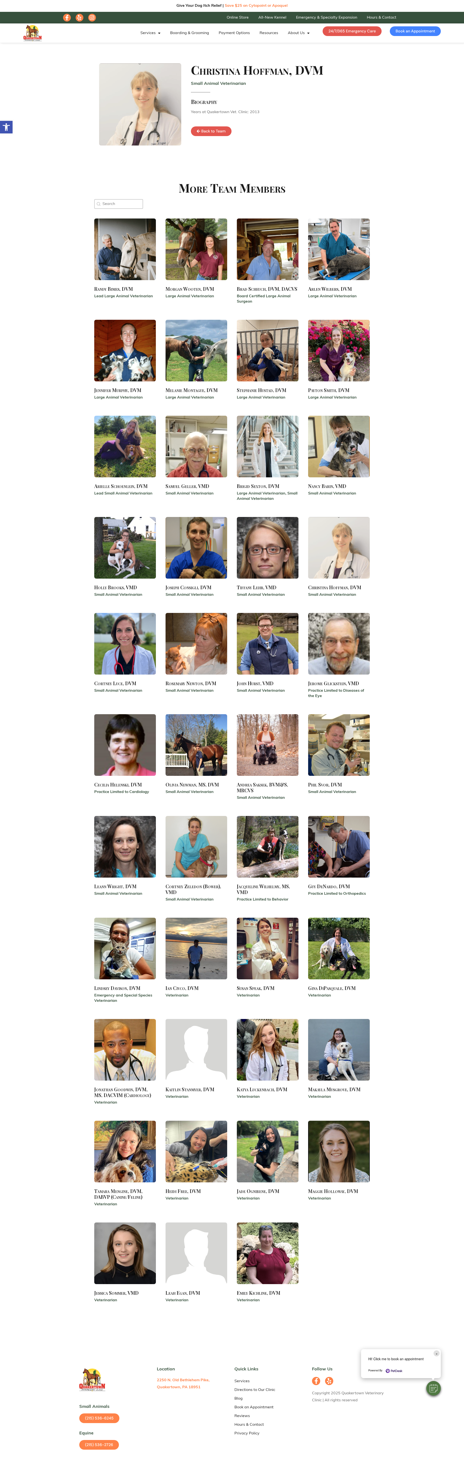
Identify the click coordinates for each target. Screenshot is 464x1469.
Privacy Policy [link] (247, 1433)
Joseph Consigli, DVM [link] (188, 587)
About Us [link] (296, 33)
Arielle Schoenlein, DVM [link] (121, 486)
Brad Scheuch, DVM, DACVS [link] (267, 288)
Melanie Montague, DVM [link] (192, 390)
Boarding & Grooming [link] (189, 33)
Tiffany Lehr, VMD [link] (256, 587)
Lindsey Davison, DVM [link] (117, 988)
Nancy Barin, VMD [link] (327, 486)
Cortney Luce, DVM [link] (115, 683)
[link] (6, 127)
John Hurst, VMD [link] (255, 683)
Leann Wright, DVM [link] (115, 886)
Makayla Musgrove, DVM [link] (334, 1089)
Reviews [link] (242, 1416)
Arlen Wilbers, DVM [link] (330, 288)
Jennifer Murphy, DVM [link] (117, 390)
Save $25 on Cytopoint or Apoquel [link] (256, 6)
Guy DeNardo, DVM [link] (329, 886)
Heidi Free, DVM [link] (183, 1191)
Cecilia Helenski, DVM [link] (118, 784)
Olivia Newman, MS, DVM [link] (192, 784)
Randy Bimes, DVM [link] (113, 288)
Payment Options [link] (234, 33)
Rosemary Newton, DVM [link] (191, 683)
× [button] (436, 1353)
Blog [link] (238, 1399)
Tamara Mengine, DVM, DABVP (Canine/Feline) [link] (118, 1194)
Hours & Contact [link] (381, 18)
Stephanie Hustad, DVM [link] (261, 390)
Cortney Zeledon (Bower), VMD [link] (193, 889)
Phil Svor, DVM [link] (325, 784)
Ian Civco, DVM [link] (182, 988)
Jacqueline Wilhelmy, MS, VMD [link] (263, 889)
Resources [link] (269, 33)
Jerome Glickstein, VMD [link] (333, 683)
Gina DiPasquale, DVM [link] (332, 988)
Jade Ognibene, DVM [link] (258, 1191)
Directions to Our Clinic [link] (254, 1390)
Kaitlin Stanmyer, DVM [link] (190, 1089)
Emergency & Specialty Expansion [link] (326, 18)
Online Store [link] (238, 18)
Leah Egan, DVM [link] (183, 1292)
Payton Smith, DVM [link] (328, 390)
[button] (433, 1388)
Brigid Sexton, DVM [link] (258, 486)
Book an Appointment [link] (254, 1407)
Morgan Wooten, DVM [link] (190, 288)
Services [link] (148, 33)
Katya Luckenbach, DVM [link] (262, 1089)
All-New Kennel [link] (272, 18)
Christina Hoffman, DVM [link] (334, 587)
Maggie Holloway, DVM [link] (333, 1191)
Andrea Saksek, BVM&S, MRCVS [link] (262, 787)
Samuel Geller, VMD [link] (187, 486)
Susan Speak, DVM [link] (256, 988)
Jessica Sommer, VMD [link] (116, 1292)
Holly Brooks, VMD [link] (115, 587)
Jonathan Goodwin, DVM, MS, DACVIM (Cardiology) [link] (122, 1092)
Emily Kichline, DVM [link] (258, 1292)
